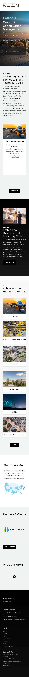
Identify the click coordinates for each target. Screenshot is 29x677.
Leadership (6, 639)
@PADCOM (7, 665)
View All (14, 444)
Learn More (14, 190)
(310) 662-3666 (7, 663)
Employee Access (8, 646)
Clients (5, 636)
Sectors (5, 633)
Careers (5, 641)
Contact (5, 644)
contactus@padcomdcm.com (12, 661)
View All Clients (10, 546)
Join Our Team (9, 262)
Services (5, 631)
